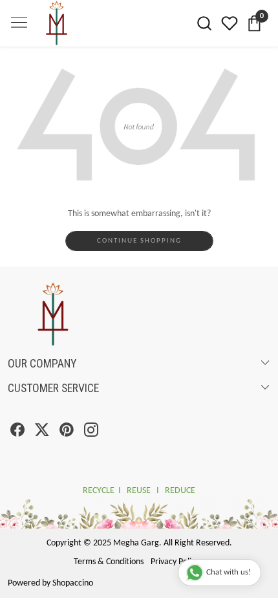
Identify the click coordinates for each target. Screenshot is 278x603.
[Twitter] (42, 432)
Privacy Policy (175, 562)
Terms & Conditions (109, 562)
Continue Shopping (139, 241)
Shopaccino (72, 583)
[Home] (73, 47)
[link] (204, 23)
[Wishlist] (229, 23)
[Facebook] (17, 432)
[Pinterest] (66, 432)
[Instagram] (91, 432)
